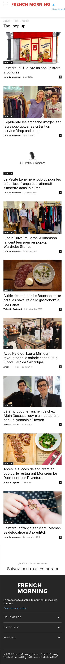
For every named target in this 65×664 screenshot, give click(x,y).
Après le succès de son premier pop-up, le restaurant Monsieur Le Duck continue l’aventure (30, 473)
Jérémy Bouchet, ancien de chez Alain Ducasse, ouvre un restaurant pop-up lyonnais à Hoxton (31, 415)
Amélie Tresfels (11, 366)
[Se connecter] (53, 5)
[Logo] (31, 4)
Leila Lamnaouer (12, 77)
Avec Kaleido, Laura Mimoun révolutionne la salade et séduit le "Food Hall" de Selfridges (30, 357)
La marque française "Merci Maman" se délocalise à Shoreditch (32, 530)
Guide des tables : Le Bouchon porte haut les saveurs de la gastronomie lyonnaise (32, 300)
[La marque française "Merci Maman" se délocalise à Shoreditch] (32, 507)
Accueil (6, 20)
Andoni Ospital (11, 482)
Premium (57, 9)
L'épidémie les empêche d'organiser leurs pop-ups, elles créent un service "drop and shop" (32, 126)
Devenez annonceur (15, 608)
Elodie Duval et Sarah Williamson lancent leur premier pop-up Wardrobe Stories (30, 242)
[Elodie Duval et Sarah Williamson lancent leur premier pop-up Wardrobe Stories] (32, 217)
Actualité (8, 62)
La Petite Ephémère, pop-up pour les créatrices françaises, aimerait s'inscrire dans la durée (32, 183)
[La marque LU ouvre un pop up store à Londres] (32, 48)
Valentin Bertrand (12, 309)
